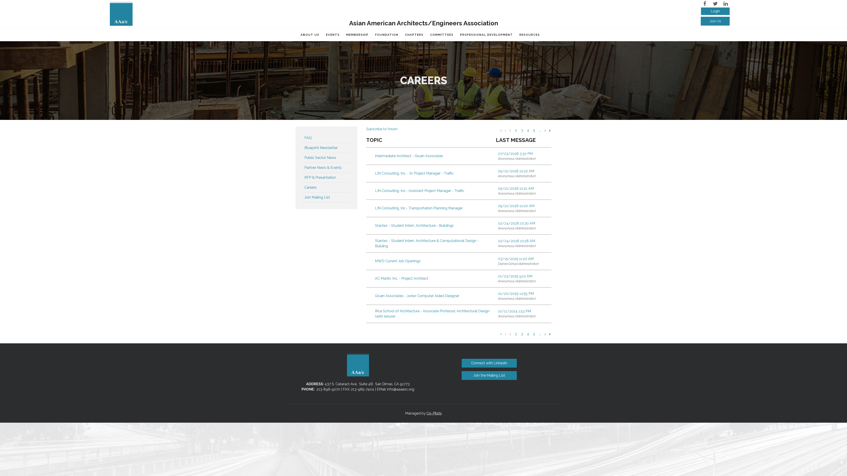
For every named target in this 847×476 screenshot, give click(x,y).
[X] (715, 3)
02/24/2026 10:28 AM (516, 241)
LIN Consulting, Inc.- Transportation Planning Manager (419, 208)
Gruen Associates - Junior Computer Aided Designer (417, 296)
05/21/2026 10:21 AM (516, 188)
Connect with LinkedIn (489, 363)
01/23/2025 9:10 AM (515, 276)
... (540, 130)
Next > (545, 130)
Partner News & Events (323, 167)
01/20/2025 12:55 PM (516, 294)
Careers (310, 187)
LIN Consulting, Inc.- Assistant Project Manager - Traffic (419, 191)
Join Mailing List (317, 197)
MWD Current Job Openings (398, 261)
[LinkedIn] (725, 3)
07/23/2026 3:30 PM (515, 154)
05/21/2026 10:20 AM (516, 206)
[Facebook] (704, 3)
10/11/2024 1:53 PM (514, 311)
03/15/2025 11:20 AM (516, 259)
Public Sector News (320, 158)
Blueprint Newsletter (321, 148)
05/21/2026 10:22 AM (516, 171)
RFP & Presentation (320, 177)
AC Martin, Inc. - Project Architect (401, 278)
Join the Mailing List (489, 375)
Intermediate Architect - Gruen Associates (409, 156)
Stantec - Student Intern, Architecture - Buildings (414, 225)
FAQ (308, 138)
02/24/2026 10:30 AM (516, 223)
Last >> (549, 130)
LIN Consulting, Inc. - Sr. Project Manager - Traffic (414, 173)
